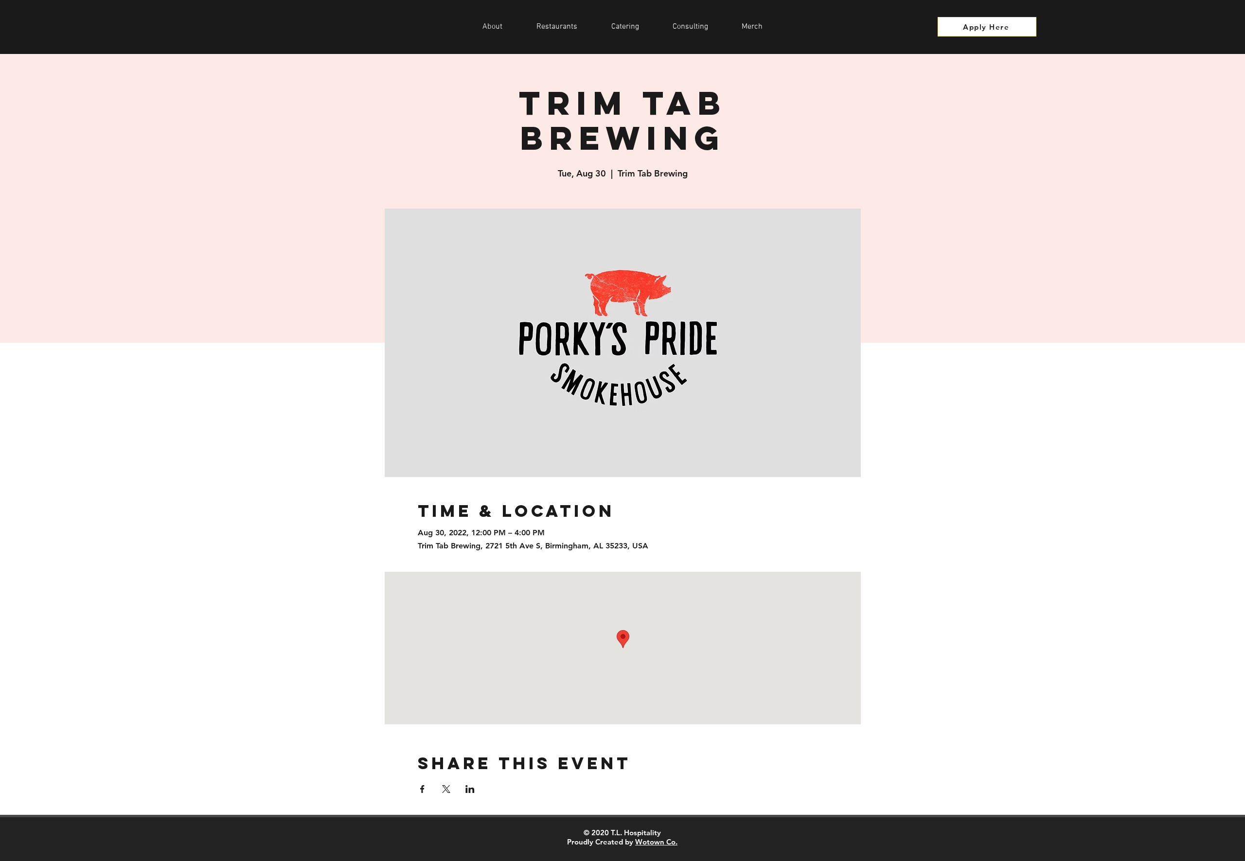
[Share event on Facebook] (422, 789)
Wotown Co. (656, 841)
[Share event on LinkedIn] (470, 789)
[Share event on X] (446, 789)
